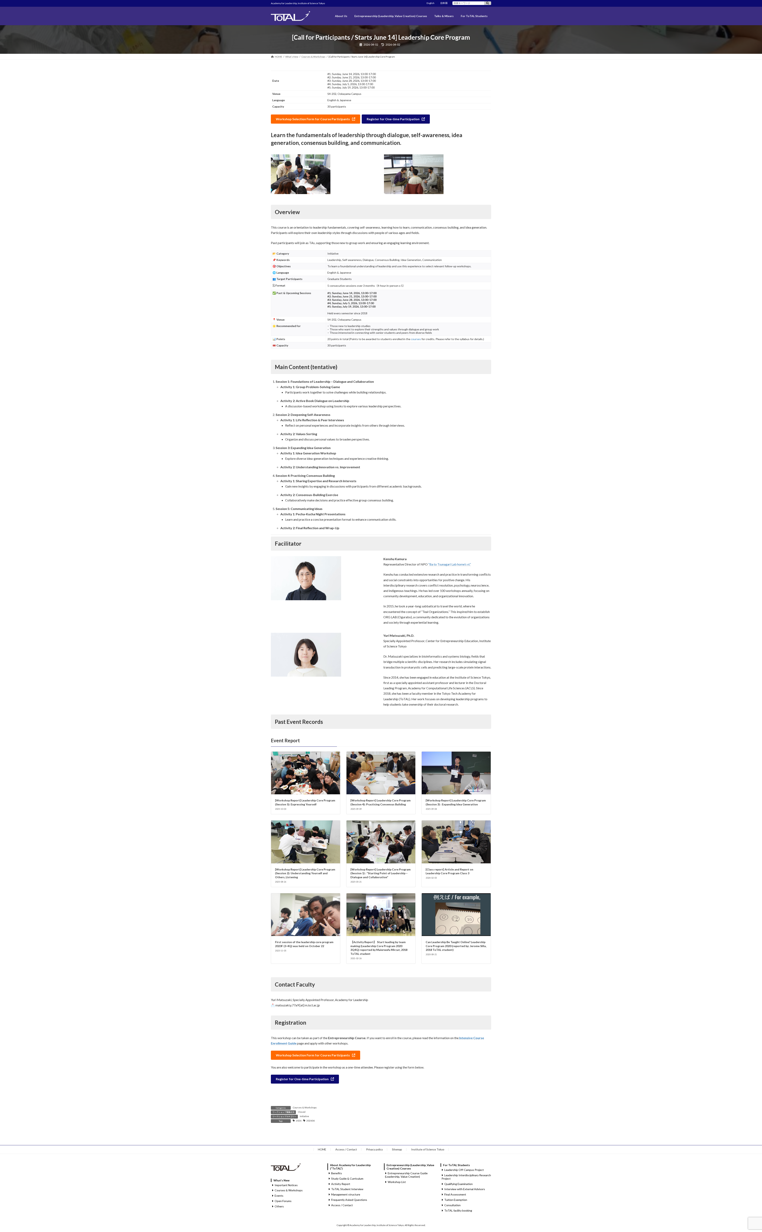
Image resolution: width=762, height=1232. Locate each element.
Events (279, 1195)
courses (416, 339)
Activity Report (340, 1184)
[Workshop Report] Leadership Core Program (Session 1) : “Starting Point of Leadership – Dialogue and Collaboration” (380, 873)
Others (279, 1206)
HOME (322, 1149)
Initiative (304, 1116)
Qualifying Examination (458, 1184)
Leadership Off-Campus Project (464, 1169)
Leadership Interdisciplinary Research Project (466, 1176)
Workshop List (397, 1182)
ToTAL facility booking (458, 1210)
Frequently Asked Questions (349, 1199)
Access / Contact (346, 1149)
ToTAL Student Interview (347, 1189)
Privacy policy (374, 1149)
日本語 (443, 3)
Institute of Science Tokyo (427, 1149)
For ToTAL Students (456, 1165)
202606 (310, 1120)
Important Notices (286, 1185)
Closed (301, 1111)
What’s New (281, 1180)
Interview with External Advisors (464, 1189)
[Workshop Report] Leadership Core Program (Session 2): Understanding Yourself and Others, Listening (305, 873)
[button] (315, 118)
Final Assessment (455, 1194)
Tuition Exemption (455, 1199)
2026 (298, 1120)
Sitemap (397, 1149)
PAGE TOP (742, 1191)
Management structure (345, 1194)
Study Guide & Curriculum (347, 1178)
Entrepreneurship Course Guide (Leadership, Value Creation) (406, 1174)
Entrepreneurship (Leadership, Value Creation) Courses (410, 1166)
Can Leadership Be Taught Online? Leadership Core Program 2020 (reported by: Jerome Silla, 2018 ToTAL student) (456, 945)
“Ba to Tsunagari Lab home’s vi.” (449, 564)
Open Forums (283, 1201)
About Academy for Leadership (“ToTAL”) (350, 1166)
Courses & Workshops (305, 1107)
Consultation (452, 1205)
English (430, 3)
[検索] (487, 3)
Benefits (336, 1173)
